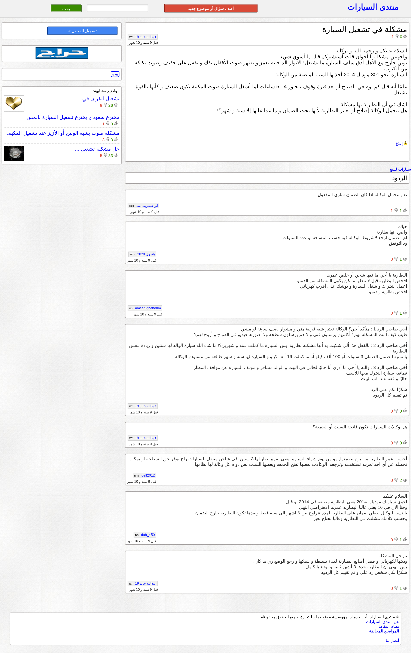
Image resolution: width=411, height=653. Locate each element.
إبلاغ (400, 143)
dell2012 (144, 475)
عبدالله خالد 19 (142, 37)
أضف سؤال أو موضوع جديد (211, 8)
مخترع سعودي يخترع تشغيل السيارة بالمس (73, 117)
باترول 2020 (142, 254)
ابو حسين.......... (143, 205)
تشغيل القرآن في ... (97, 98)
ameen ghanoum (145, 308)
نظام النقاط (389, 626)
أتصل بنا (392, 640)
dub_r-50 (145, 535)
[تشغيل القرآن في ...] (14, 109)
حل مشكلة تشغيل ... (97, 149)
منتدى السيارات (373, 6)
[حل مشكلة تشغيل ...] (14, 159)
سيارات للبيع (400, 169)
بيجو (115, 74)
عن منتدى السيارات (382, 621)
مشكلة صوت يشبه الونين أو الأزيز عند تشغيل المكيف (62, 133)
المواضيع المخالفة (384, 631)
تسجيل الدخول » (82, 31)
